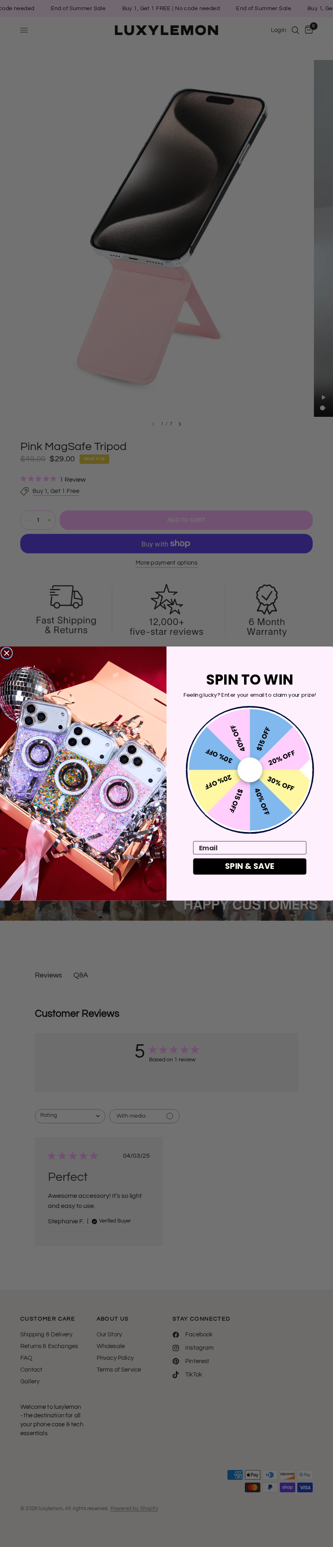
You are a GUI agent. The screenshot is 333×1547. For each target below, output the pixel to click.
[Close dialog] (6, 653)
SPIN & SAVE (250, 866)
